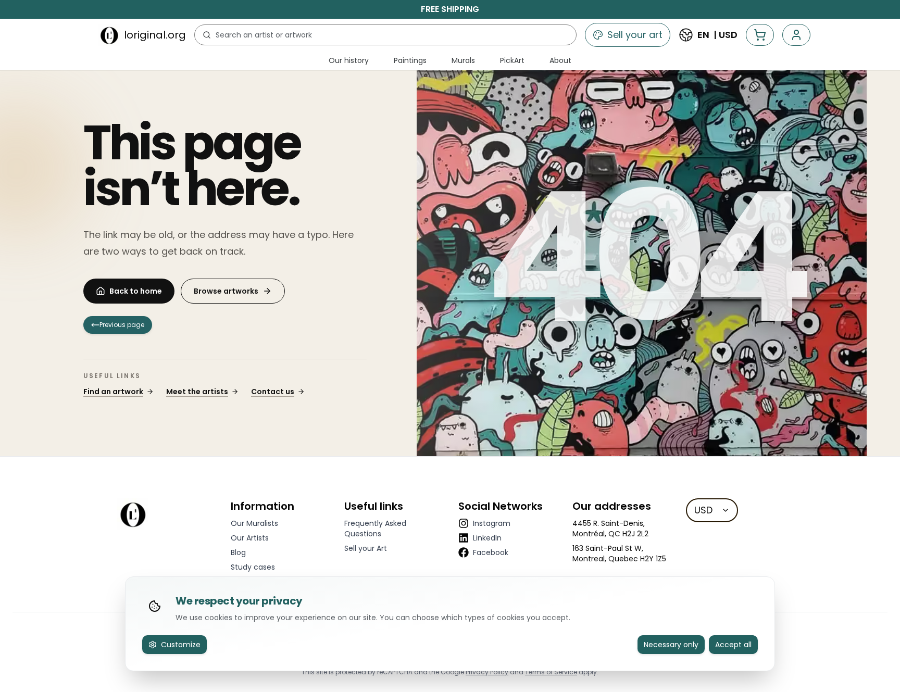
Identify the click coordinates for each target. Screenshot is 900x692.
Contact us (272, 391)
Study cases (253, 567)
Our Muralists (254, 523)
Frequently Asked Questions (375, 528)
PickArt (512, 60)
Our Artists (250, 538)
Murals (463, 60)
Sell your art (634, 34)
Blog (238, 552)
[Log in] (796, 35)
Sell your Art (365, 548)
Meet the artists (197, 391)
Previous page (121, 324)
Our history (349, 60)
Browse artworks (226, 291)
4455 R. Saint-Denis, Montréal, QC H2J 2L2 (610, 528)
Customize (181, 644)
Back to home (135, 291)
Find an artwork (113, 391)
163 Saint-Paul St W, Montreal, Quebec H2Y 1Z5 (619, 553)
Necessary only (671, 644)
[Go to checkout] (760, 35)
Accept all (733, 644)
